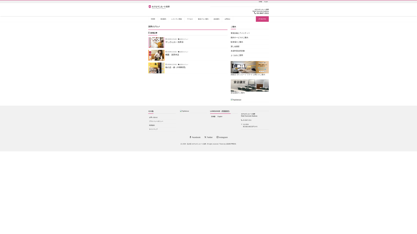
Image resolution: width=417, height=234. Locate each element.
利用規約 (152, 125)
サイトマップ (153, 129)
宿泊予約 (263, 19)
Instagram (223, 137)
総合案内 (216, 19)
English (266, 1)
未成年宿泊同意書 (238, 51)
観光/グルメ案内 (203, 19)
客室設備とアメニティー (240, 33)
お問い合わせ (153, 117)
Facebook (195, 137)
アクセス (190, 19)
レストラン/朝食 (176, 19)
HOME (153, 19)
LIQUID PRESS (231, 144)
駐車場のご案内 (237, 42)
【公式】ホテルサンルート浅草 (196, 144)
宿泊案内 (163, 19)
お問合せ (227, 19)
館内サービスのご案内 (239, 37)
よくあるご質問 (237, 55)
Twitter (209, 137)
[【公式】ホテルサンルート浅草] (159, 6)
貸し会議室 (235, 46)
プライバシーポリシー (156, 121)
